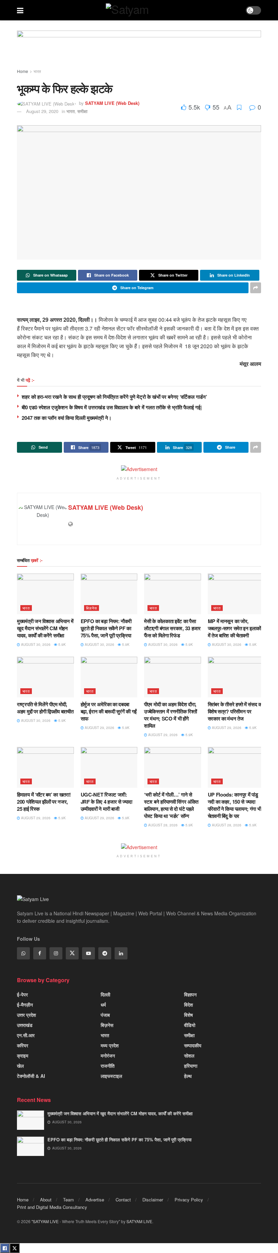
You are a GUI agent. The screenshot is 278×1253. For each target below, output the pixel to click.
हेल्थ (188, 1075)
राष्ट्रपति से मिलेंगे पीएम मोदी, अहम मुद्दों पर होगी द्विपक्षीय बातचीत (45, 707)
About (46, 1199)
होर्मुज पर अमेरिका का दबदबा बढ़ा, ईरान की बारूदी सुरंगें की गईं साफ (109, 711)
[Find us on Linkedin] (121, 953)
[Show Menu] (20, 10)
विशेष (188, 1014)
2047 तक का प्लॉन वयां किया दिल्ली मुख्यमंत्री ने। (67, 418)
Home (22, 71)
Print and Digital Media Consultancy (52, 1207)
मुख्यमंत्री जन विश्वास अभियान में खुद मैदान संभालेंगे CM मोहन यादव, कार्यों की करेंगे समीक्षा (45, 628)
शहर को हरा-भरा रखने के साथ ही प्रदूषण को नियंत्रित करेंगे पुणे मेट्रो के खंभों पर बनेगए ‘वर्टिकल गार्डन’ (114, 396)
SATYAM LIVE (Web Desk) (112, 103)
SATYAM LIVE (139, 1221)
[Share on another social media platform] (255, 287)
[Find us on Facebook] (39, 953)
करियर (22, 1045)
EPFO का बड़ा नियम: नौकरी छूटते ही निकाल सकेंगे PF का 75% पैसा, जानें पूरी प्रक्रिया (106, 628)
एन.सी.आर (26, 1035)
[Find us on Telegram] (104, 953)
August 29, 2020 (42, 111)
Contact (123, 1199)
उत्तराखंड (25, 1025)
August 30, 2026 (35, 644)
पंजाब (105, 1014)
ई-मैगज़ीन (25, 1004)
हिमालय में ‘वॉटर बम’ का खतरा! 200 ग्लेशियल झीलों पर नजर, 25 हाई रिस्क (44, 801)
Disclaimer (152, 1199)
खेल (20, 1065)
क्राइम (22, 1055)
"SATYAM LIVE (45, 1221)
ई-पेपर (22, 994)
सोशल (189, 1055)
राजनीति (108, 1065)
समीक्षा (82, 111)
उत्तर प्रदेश (26, 1014)
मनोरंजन (108, 1055)
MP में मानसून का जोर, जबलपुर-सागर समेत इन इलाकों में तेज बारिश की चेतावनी (234, 628)
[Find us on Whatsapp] (23, 953)
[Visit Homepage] (134, 10)
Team (68, 1199)
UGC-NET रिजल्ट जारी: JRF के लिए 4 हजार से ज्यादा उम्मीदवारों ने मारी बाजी (106, 801)
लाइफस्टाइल (111, 1075)
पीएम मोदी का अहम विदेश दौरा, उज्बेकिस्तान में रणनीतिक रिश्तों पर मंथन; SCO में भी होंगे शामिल (170, 714)
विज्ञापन (190, 994)
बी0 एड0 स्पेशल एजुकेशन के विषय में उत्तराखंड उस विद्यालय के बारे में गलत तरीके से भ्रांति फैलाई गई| (112, 407)
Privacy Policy (189, 1199)
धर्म (103, 1004)
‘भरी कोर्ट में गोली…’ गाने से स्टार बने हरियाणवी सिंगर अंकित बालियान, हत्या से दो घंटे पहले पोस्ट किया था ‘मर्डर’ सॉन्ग (171, 805)
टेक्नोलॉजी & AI (31, 1075)
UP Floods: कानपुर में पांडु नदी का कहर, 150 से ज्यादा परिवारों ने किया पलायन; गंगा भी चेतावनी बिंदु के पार (234, 805)
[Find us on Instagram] (55, 953)
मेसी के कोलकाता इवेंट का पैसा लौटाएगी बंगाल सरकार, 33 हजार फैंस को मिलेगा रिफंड (172, 628)
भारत (37, 71)
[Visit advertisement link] (139, 51)
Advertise (94, 1199)
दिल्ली (105, 994)
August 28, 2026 (162, 825)
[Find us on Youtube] (88, 953)
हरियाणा (190, 1065)
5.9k (61, 644)
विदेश (188, 1004)
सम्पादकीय (192, 1045)
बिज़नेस (91, 608)
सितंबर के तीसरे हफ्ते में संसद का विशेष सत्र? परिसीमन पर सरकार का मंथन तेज (235, 711)
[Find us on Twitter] (72, 953)
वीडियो (189, 1025)
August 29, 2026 (99, 727)
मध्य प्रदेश (110, 1045)
